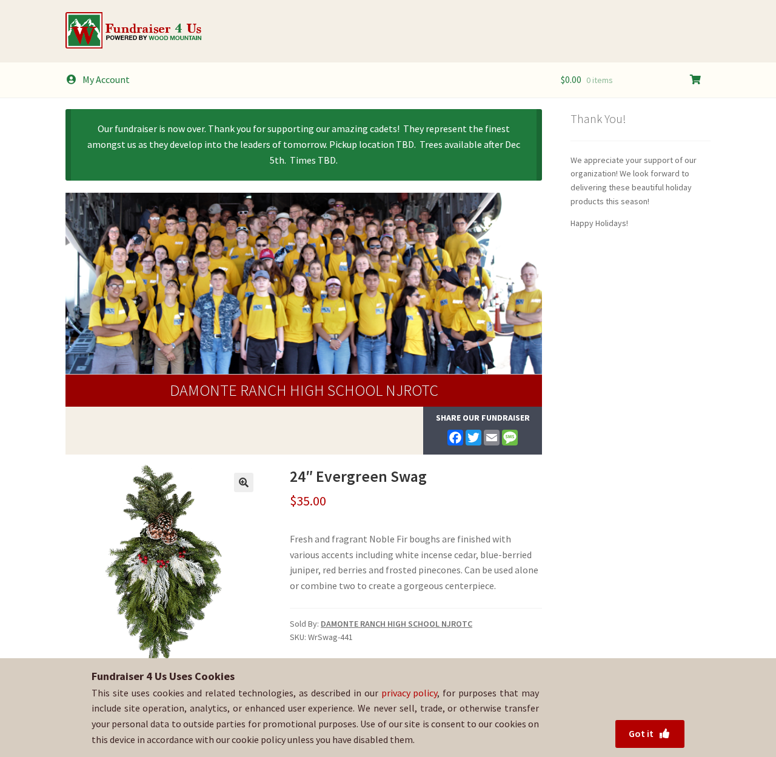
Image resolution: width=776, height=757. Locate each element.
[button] (243, 482)
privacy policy (409, 693)
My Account (106, 79)
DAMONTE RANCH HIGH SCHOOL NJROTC (304, 390)
